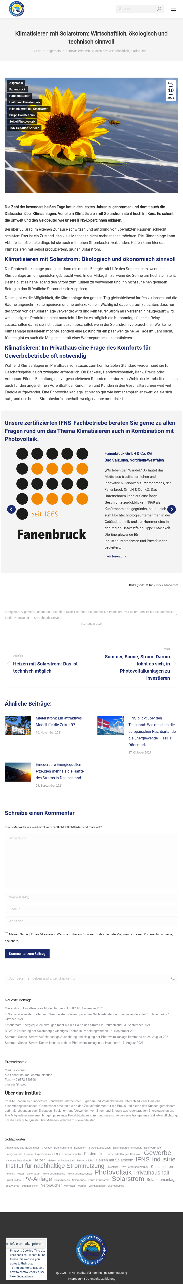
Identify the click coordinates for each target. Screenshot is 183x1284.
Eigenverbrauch (153, 1147)
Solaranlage (79, 1180)
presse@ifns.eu (15, 1084)
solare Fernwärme (98, 1180)
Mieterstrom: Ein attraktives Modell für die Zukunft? (59, 721)
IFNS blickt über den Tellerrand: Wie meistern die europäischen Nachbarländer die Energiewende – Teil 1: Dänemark (152, 731)
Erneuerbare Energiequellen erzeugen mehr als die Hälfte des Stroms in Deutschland (60, 771)
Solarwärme (12, 1185)
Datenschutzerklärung (100, 1278)
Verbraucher (51, 1185)
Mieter (20, 1173)
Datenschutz (25, 1276)
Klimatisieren (162, 1166)
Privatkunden (13, 1180)
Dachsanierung (63, 1147)
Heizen (39, 1160)
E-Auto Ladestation (100, 1147)
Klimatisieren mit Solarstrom (28, 108)
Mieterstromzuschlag (80, 1173)
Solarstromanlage (162, 1179)
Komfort (10, 1173)
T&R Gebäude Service (24, 128)
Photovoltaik (113, 1172)
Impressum (75, 1278)
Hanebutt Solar (19, 96)
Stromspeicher (30, 1185)
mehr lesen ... (113, 556)
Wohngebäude (97, 1185)
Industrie (163, 1159)
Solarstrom (128, 1178)
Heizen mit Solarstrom (114, 1160)
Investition (112, 1166)
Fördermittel (94, 1153)
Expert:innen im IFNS (47, 1154)
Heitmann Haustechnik (24, 102)
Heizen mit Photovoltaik (61, 1160)
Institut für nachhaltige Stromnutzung (54, 1165)
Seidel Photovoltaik (22, 121)
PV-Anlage (37, 1178)
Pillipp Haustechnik (22, 115)
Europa (28, 1154)
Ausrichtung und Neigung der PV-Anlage (28, 1147)
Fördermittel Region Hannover (124, 1154)
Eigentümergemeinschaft (127, 1147)
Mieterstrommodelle (54, 1173)
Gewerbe (157, 1152)
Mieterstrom (33, 1173)
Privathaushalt (151, 1172)
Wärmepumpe (116, 1185)
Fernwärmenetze (72, 1154)
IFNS (143, 1159)
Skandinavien (62, 1180)
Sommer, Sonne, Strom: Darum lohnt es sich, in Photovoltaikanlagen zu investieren (62, 1043)
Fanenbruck (17, 89)
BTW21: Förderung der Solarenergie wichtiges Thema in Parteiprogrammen (56, 1031)
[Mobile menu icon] (173, 9)
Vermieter (69, 1185)
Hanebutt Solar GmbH (18, 1160)
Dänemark (80, 1147)
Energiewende (13, 1154)
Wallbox (81, 1185)
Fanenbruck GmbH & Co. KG (128, 453)
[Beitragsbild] (18, 725)
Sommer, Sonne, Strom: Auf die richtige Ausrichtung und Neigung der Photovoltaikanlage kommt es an (75, 1037)
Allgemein (16, 83)
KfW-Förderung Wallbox (134, 1166)
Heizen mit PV (85, 1160)
